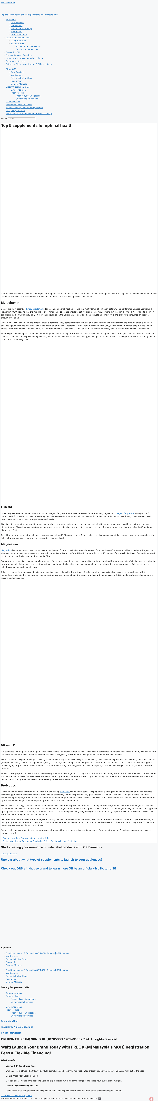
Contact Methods (19, 34)
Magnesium (6, 550)
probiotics (64, 791)
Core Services (17, 22)
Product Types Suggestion (28, 46)
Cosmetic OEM (13, 52)
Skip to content (8, 2)
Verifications (16, 25)
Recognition (16, 31)
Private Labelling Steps (21, 28)
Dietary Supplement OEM (18, 37)
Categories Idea (18, 40)
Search (4, 118)
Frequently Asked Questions (19, 55)
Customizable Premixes (27, 49)
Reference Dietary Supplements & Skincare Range (29, 64)
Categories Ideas (14, 993)
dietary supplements (35, 309)
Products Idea (17, 43)
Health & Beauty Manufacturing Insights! (24, 58)
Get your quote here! (15, 61)
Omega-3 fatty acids (124, 513)
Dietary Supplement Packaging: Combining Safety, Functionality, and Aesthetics (40, 841)
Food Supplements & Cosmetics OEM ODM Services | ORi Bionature (37, 953)
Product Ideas (12, 996)
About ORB (11, 19)
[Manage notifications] (151, 1099)
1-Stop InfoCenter (11, 1032)
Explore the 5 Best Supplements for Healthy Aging (26, 838)
